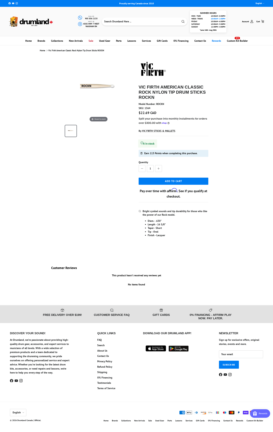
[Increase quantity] (158, 168)
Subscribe (229, 364)
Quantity (143, 162)
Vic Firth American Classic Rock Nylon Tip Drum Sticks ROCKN (76, 50)
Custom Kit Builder (237, 39)
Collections (57, 40)
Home (28, 40)
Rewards (216, 40)
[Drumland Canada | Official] (31, 21)
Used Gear (104, 40)
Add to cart (173, 181)
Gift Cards (162, 40)
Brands (41, 40)
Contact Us (200, 40)
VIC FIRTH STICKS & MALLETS (158, 131)
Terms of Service (106, 388)
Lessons (131, 40)
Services (146, 40)
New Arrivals (76, 40)
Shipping (102, 372)
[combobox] (140, 21)
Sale (91, 40)
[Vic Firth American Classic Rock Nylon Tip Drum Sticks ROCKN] (71, 131)
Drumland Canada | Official (29, 420)
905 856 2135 (91, 18)
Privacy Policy (104, 361)
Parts (119, 40)
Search (101, 345)
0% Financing (181, 40)
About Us (102, 350)
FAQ (99, 339)
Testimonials (104, 382)
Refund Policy (104, 366)
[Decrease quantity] (142, 168)
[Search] (183, 21)
